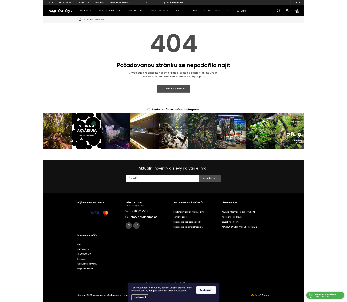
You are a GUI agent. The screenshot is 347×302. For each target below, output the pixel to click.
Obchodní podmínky (118, 2)
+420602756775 (140, 211)
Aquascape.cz (129, 225)
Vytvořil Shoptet (262, 295)
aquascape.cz (136, 225)
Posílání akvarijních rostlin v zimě (189, 212)
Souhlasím (206, 290)
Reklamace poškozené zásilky (187, 222)
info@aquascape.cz (143, 217)
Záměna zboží (180, 217)
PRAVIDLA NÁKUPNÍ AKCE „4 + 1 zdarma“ (239, 227)
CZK (295, 2)
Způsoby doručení (230, 222)
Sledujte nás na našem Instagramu (176, 109)
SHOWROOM (65, 2)
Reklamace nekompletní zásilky (188, 227)
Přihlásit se (210, 178)
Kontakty (99, 2)
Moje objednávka (85, 268)
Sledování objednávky (232, 217)
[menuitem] (85, 10)
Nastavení (140, 297)
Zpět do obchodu (175, 89)
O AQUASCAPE (83, 2)
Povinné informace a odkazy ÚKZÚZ (238, 212)
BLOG (51, 2)
